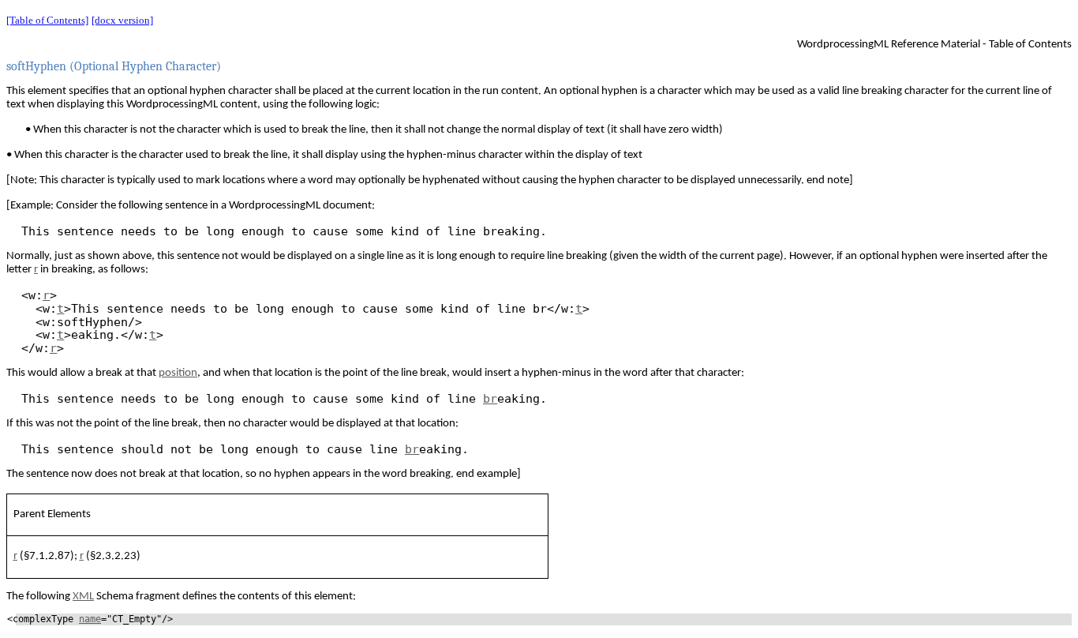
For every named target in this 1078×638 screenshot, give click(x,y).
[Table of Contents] (47, 20)
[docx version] (122, 20)
